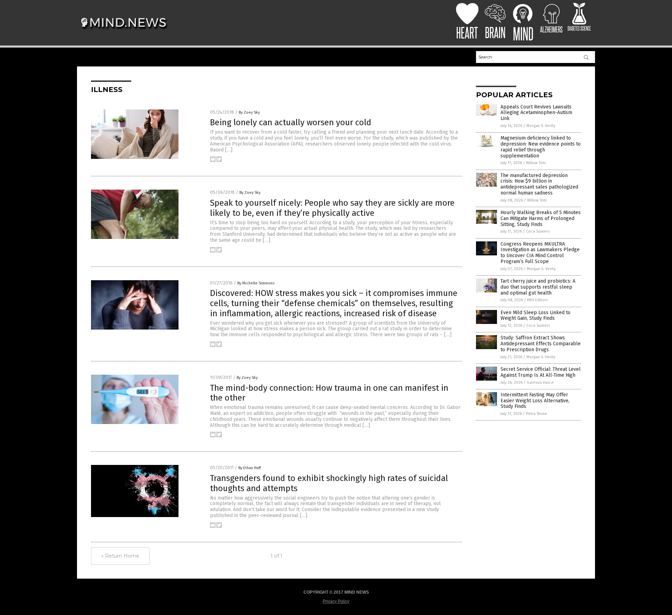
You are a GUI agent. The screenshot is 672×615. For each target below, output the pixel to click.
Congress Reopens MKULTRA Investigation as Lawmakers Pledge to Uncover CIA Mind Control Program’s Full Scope (540, 252)
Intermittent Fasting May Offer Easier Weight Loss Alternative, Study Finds (534, 401)
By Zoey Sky (249, 112)
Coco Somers (538, 231)
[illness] (123, 31)
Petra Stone (536, 413)
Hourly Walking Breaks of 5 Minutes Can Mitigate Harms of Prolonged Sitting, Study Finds (540, 218)
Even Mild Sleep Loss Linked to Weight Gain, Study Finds (535, 315)
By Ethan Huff (249, 468)
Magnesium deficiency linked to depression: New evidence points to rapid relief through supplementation (540, 146)
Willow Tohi (536, 163)
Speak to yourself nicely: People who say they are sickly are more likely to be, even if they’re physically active (332, 208)
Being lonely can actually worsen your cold (290, 122)
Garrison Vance (540, 382)
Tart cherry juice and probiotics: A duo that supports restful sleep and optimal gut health (537, 287)
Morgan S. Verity (540, 125)
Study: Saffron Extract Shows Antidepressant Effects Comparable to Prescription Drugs (540, 344)
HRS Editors (537, 300)
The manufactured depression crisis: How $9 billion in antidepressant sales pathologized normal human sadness (539, 184)
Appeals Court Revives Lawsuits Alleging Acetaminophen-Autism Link (536, 113)
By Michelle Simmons (255, 283)
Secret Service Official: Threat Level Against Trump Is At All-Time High (540, 372)
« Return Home (120, 556)
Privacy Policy (336, 601)
